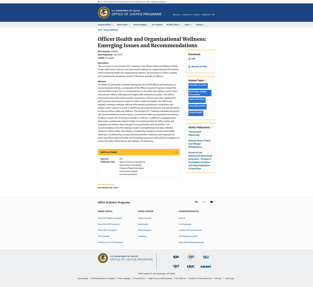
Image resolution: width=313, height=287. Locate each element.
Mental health (195, 112)
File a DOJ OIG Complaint (109, 224)
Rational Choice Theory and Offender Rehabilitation (199, 143)
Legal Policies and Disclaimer (160, 278)
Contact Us (187, 15)
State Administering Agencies (191, 242)
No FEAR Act (180, 278)
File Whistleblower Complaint (103, 278)
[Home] (137, 12)
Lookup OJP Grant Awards (190, 230)
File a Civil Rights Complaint (110, 218)
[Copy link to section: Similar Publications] (211, 127)
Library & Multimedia (110, 30)
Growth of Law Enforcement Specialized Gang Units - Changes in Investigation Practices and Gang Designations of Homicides (200, 160)
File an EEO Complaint (107, 230)
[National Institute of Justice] (205, 259)
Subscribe (206, 15)
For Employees (185, 224)
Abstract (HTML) (199, 66)
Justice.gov (229, 278)
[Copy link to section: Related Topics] (205, 80)
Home (100, 30)
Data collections (197, 99)
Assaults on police (198, 85)
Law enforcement (197, 106)
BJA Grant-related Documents (197, 93)
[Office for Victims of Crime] (191, 268)
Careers (197, 15)
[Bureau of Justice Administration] (176, 259)
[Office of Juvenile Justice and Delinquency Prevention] (176, 269)
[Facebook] (198, 203)
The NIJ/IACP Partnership (194, 133)
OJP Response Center (188, 236)
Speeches (142, 236)
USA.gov (218, 278)
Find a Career (103, 236)
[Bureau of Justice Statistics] (191, 260)
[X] (205, 203)
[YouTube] (212, 203)
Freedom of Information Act (200, 278)
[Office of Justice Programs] (104, 13)
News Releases (144, 230)
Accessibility (83, 278)
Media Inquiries (144, 218)
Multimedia (143, 224)
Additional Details (108, 152)
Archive (182, 218)
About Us (176, 15)
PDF (193, 58)
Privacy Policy (139, 278)
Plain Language (124, 278)
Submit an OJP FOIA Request (110, 242)
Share (215, 16)
